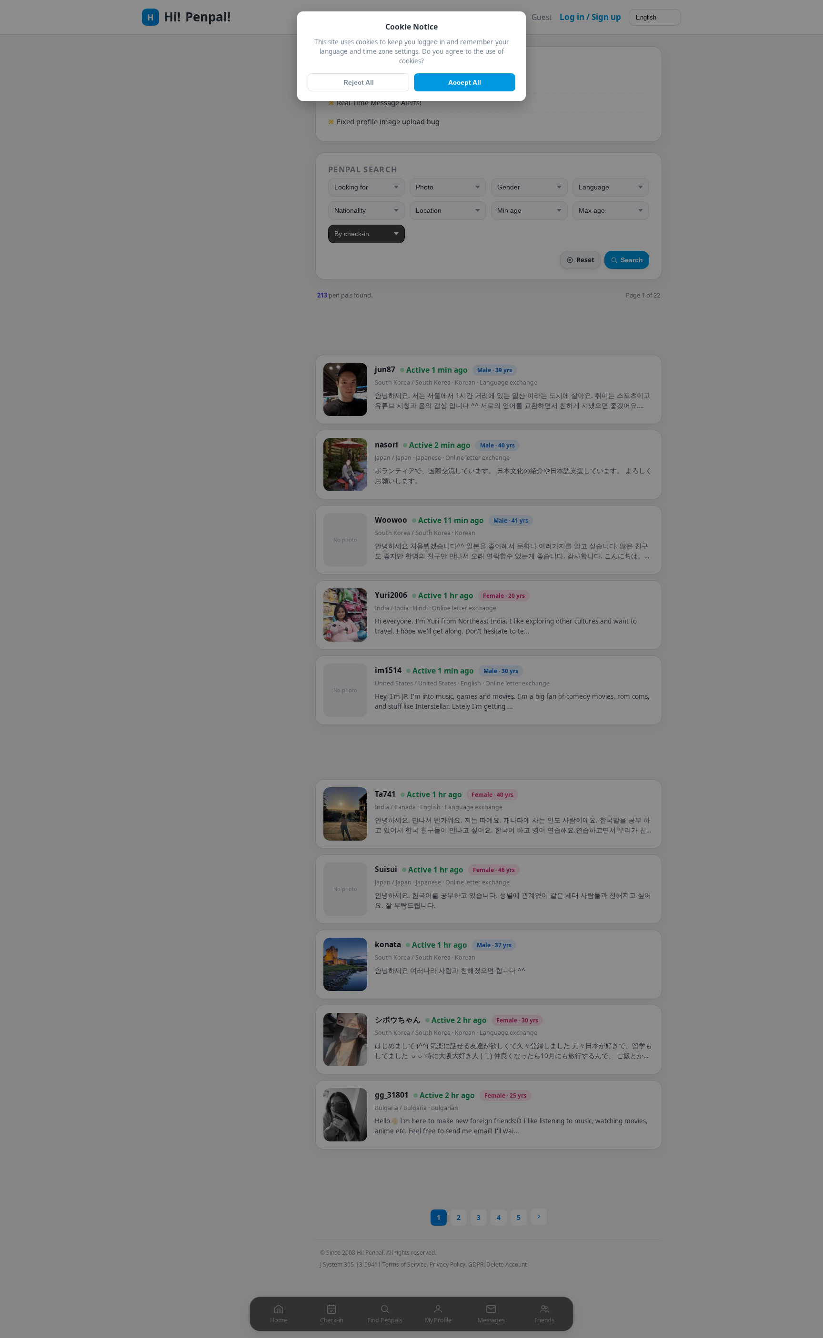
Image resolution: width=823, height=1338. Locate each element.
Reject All (358, 82)
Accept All (464, 82)
